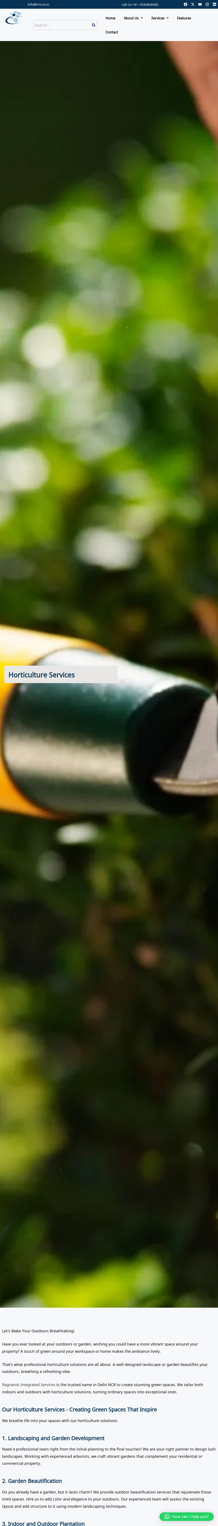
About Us (131, 18)
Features (184, 18)
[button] (133, 18)
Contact (112, 32)
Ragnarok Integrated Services (28, 1384)
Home (110, 18)
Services (158, 18)
